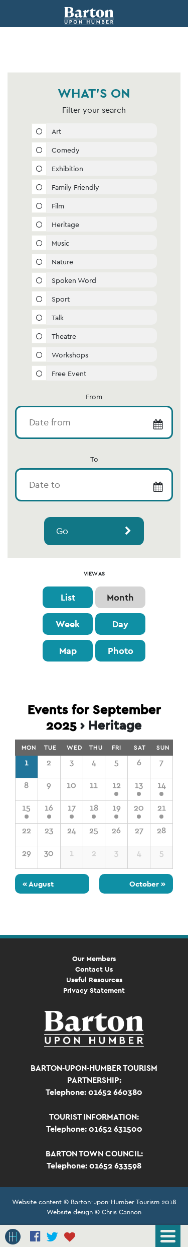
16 (49, 807)
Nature (62, 261)
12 (116, 785)
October (147, 884)
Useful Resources (94, 979)
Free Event (69, 373)
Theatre (64, 336)
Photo (120, 650)
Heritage (65, 224)
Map (68, 650)
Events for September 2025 (94, 717)
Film (58, 205)
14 (161, 785)
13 (139, 785)
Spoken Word (74, 280)
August (38, 884)
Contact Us (94, 969)
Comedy (66, 150)
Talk (58, 317)
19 (116, 807)
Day (120, 624)
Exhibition (67, 168)
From (94, 396)
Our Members (94, 958)
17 (72, 807)
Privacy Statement (94, 990)
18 (94, 807)
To (94, 459)
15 (26, 807)
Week (68, 624)
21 (161, 807)
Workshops (70, 354)
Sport (61, 299)
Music (61, 243)
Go (62, 531)
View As (94, 573)
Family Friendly (75, 187)
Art (56, 131)
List (68, 597)
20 (139, 807)
